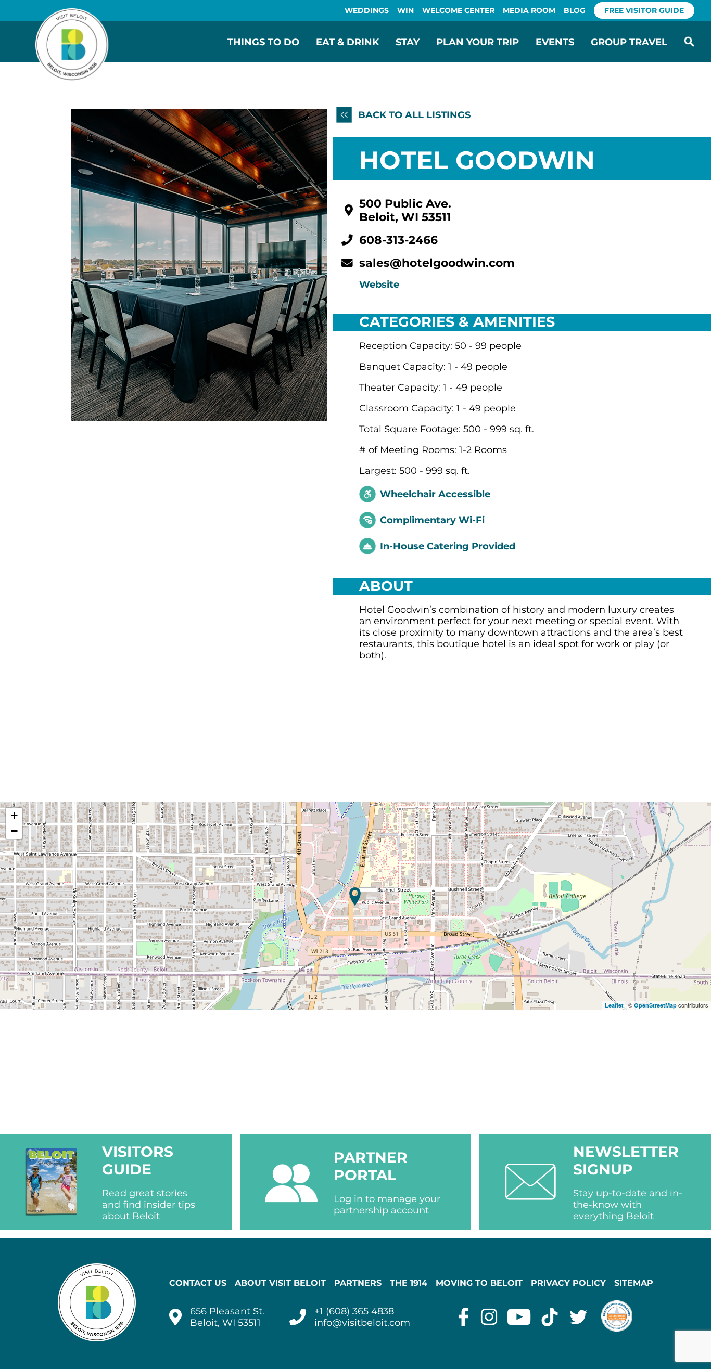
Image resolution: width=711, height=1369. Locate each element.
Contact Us (197, 1283)
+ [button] (14, 815)
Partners (358, 1283)
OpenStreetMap (655, 1005)
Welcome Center (458, 10)
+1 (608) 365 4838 (354, 1311)
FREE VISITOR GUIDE (644, 10)
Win (405, 10)
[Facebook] (463, 1317)
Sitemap (633, 1283)
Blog (575, 10)
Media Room (529, 10)
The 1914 (408, 1283)
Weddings (367, 10)
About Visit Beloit (280, 1283)
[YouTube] (519, 1317)
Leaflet (614, 1005)
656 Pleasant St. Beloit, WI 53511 (227, 1317)
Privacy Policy (568, 1283)
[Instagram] (489, 1317)
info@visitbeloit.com (362, 1322)
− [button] (14, 830)
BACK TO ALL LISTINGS (412, 115)
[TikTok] (549, 1317)
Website (379, 284)
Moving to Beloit (479, 1283)
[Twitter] (579, 1317)
